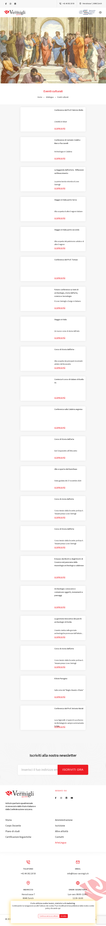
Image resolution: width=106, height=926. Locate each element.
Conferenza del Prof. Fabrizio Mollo (68, 110)
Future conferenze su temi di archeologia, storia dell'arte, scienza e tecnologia (66, 293)
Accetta (63, 916)
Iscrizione (60, 825)
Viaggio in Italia (60, 319)
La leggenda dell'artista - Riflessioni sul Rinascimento (69, 172)
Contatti (59, 837)
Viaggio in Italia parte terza (65, 200)
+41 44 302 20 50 (68, 3)
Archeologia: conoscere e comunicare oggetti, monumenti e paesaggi (68, 592)
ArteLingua (60, 842)
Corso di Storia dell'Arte (64, 529)
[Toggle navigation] (100, 12)
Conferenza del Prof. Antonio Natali (68, 708)
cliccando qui (55, 908)
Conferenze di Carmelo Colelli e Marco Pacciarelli (67, 142)
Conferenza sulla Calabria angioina (68, 409)
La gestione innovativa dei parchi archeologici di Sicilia (68, 620)
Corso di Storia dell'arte (64, 439)
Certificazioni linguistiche (18, 837)
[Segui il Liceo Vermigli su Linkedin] (15, 4)
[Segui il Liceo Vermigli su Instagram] (10, 4)
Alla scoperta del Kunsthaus (65, 469)
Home (40, 97)
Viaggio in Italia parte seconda (66, 229)
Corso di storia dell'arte (64, 499)
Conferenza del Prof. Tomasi (66, 259)
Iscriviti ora (72, 769)
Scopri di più (59, 128)
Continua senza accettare (48, 916)
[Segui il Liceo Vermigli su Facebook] (5, 4)
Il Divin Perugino (60, 678)
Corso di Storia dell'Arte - (64, 349)
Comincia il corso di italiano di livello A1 (69, 381)
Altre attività (61, 831)
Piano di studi (12, 831)
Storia (8, 820)
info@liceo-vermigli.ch (78, 873)
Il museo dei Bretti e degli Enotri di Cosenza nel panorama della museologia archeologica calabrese (69, 562)
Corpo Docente (13, 825)
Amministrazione (63, 820)
